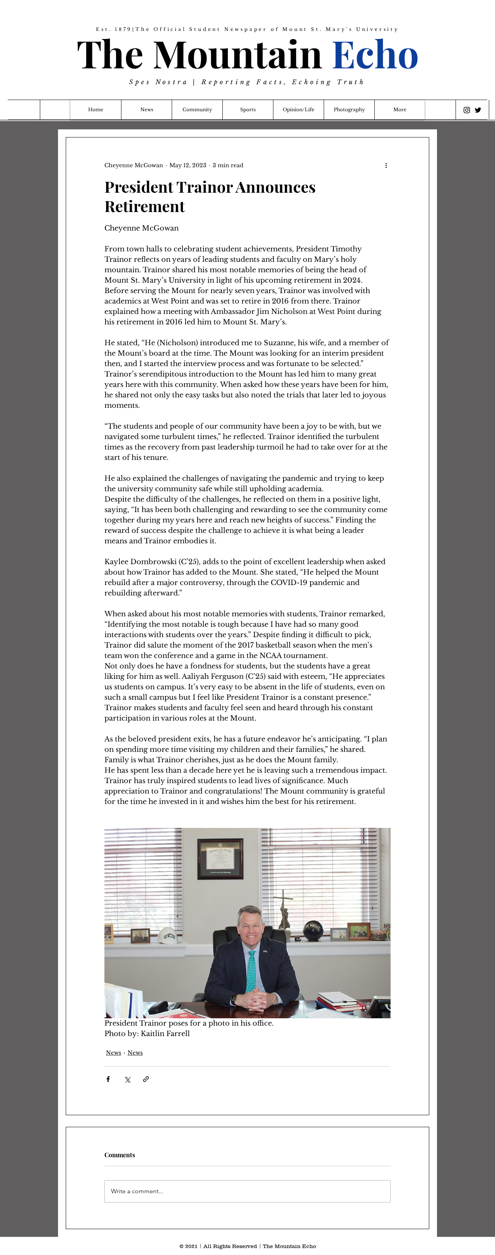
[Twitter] (478, 110)
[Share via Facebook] (108, 1079)
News (113, 1052)
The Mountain (248, 52)
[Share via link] (146, 1079)
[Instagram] (467, 110)
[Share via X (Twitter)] (127, 1079)
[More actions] (386, 165)
